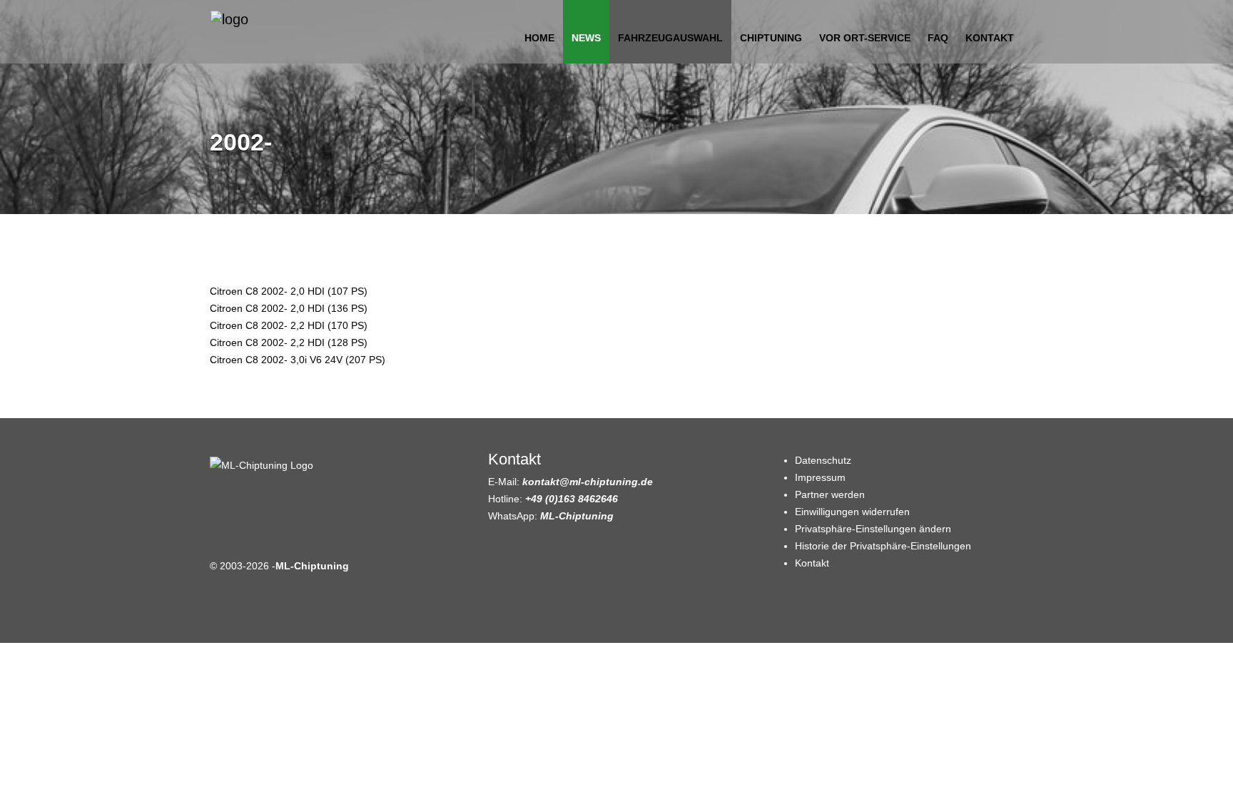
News (586, 38)
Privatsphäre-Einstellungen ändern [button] (873, 528)
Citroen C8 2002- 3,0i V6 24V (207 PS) (297, 359)
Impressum (820, 477)
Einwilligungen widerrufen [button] (852, 511)
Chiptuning (771, 38)
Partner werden (830, 494)
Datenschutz (823, 460)
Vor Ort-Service (864, 38)
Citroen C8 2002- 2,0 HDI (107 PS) (288, 291)
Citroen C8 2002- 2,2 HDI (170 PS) (288, 325)
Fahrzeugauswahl (670, 38)
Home (539, 38)
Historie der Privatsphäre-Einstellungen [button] (883, 546)
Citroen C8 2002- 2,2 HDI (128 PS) (288, 342)
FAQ (938, 38)
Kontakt (989, 38)
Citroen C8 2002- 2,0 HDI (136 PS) (288, 308)
